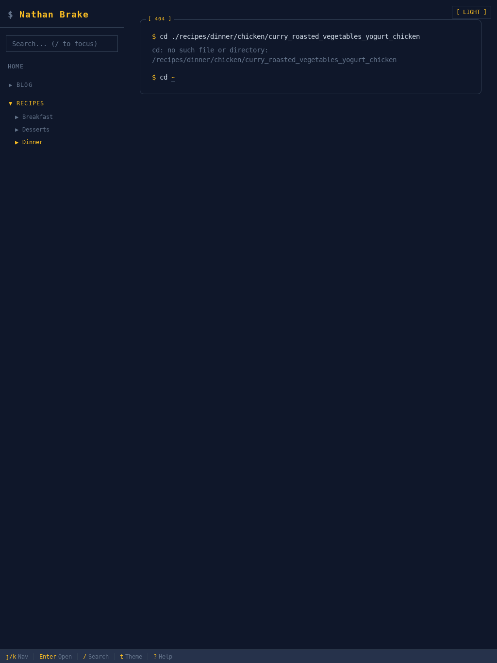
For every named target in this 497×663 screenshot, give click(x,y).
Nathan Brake (48, 14)
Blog (25, 85)
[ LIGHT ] (471, 12)
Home (16, 66)
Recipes (30, 103)
